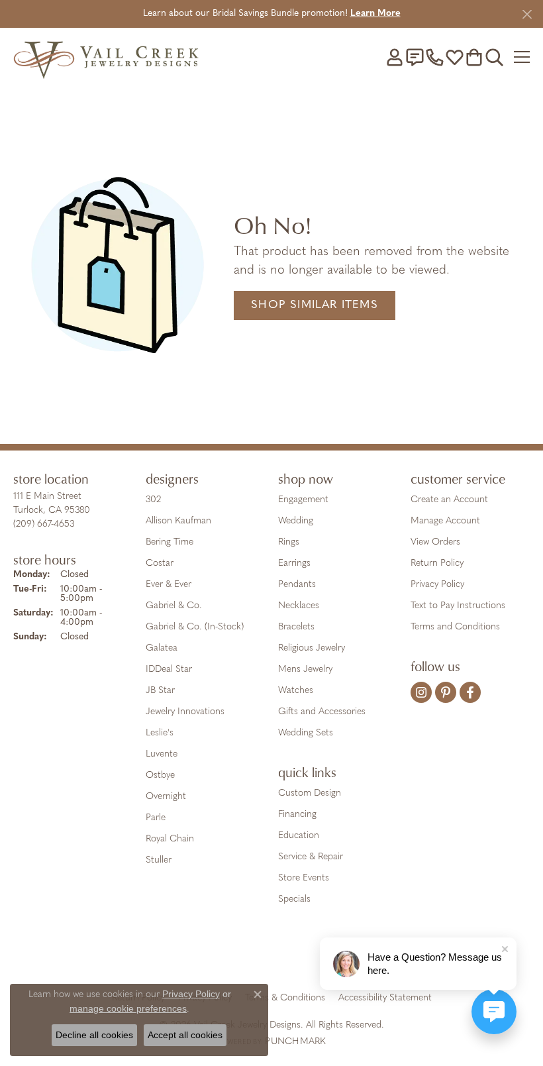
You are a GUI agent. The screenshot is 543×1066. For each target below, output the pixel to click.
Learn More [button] (375, 14)
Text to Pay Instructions (458, 606)
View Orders (435, 542)
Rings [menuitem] (288, 542)
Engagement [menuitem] (303, 500)
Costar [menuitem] (159, 563)
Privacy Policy (437, 585)
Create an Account (449, 500)
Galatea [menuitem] (161, 648)
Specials (294, 899)
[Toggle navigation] (521, 57)
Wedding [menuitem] (295, 521)
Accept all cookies (185, 1035)
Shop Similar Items (314, 305)
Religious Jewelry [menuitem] (311, 648)
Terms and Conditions (455, 627)
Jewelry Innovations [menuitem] (185, 712)
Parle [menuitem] (156, 818)
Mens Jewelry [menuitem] (305, 669)
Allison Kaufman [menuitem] (178, 521)
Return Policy (437, 563)
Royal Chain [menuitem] (170, 839)
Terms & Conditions (285, 998)
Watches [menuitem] (295, 691)
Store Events (303, 878)
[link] (414, 57)
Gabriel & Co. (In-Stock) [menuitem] (195, 627)
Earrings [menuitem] (294, 563)
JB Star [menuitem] (160, 691)
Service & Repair (310, 857)
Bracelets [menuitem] (296, 627)
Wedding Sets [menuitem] (305, 733)
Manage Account (445, 521)
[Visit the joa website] (239, 957)
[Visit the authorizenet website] (309, 957)
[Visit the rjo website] (274, 957)
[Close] (526, 14)
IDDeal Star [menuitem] (169, 669)
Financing (297, 815)
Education (298, 836)
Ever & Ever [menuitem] (168, 585)
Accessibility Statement (385, 998)
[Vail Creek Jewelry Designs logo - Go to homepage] (106, 56)
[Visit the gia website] (199, 957)
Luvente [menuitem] (161, 754)
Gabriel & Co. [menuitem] (174, 606)
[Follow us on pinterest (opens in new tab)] (445, 692)
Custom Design (309, 793)
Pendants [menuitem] (297, 585)
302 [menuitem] (153, 500)
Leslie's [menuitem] (159, 733)
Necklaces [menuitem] (298, 606)
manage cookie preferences (128, 1008)
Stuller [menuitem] (159, 860)
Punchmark (295, 1042)
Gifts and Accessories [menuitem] (322, 712)
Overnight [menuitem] (166, 797)
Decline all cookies (94, 1035)
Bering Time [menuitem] (169, 542)
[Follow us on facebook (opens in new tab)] (470, 692)
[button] (394, 57)
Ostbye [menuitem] (160, 775)
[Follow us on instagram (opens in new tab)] (421, 692)
